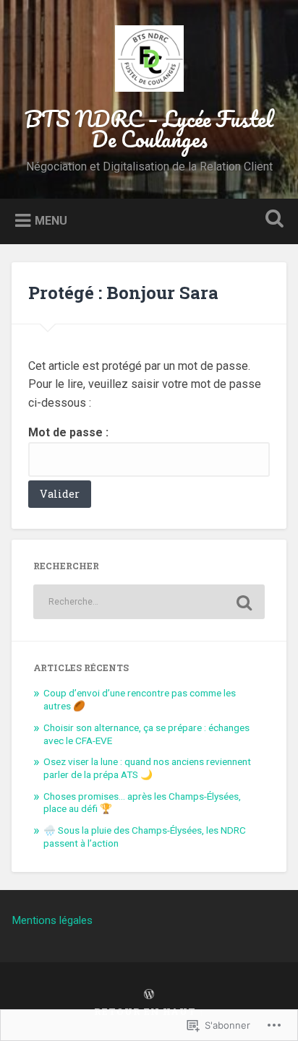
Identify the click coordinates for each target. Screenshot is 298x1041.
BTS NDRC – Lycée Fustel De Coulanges (149, 129)
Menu (51, 220)
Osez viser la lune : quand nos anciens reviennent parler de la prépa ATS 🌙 (147, 768)
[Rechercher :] (148, 601)
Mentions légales (52, 920)
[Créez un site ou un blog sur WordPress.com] (149, 995)
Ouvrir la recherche (271, 220)
